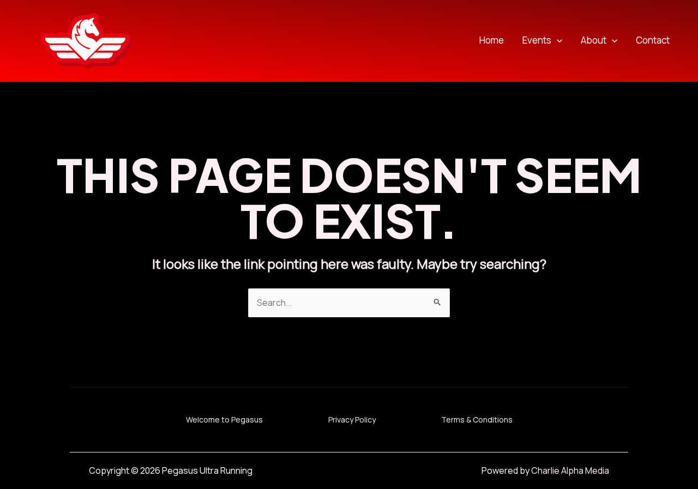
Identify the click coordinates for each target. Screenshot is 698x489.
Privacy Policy (352, 419)
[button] (556, 40)
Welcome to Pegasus (224, 419)
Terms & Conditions (477, 419)
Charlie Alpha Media (570, 470)
